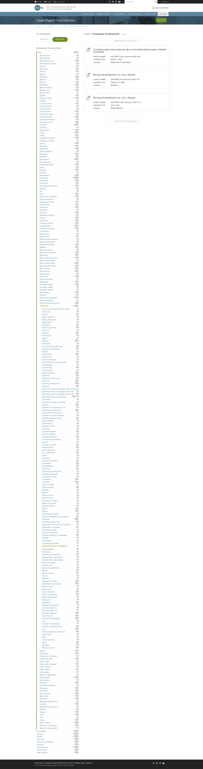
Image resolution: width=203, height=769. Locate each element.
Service (45, 570)
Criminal (40, 734)
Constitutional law (46, 114)
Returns (70, 763)
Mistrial (44, 492)
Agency (42, 66)
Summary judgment (49, 608)
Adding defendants (49, 319)
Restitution (44, 690)
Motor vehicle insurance (48, 258)
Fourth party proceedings (51, 439)
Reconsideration (48, 549)
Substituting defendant (50, 605)
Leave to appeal (48, 484)
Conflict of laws (45, 111)
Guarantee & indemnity (48, 196)
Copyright (48, 763)
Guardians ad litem (49, 445)
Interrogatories (47, 466)
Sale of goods (45, 693)
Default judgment (46, 151)
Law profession (45, 226)
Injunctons (43, 210)
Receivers (43, 682)
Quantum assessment (48, 675)
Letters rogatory (48, 487)
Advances (45, 330)
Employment (44, 159)
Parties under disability (50, 514)
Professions (44, 653)
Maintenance (44, 234)
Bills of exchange (46, 87)
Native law (43, 276)
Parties (44, 511)
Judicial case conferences (51, 471)
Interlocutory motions (50, 460)
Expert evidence (48, 420)
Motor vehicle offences (48, 266)
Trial (43, 629)
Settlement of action (49, 581)
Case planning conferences (52, 346)
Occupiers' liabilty (46, 287)
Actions (44, 314)
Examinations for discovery (52, 412)
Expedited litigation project (52, 418)
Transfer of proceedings (51, 623)
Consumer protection (47, 119)
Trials (44, 637)
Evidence (43, 172)
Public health (44, 661)
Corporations (44, 130)
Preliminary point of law (50, 522)
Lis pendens (44, 231)
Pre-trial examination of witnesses (54, 535)
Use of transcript (48, 639)
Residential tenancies (48, 685)
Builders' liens (45, 90)
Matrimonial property (47, 242)
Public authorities (46, 659)
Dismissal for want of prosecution (54, 397)
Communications (46, 106)
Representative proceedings (52, 560)
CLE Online (40, 26)
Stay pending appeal (49, 597)
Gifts (41, 194)
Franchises (44, 183)
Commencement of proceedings (54, 362)
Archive (60, 39)
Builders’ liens (45, 93)
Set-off (44, 576)
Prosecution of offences (48, 656)
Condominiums (45, 109)
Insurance (43, 212)
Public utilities (45, 669)
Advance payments (49, 327)
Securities (43, 698)
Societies (43, 704)
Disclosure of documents (51, 378)
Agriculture (44, 69)
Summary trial (47, 616)
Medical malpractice (47, 244)
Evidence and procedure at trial (53, 407)
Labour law (44, 220)
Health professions (47, 199)
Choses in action (46, 103)
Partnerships (44, 292)
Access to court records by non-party (55, 309)
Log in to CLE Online (161, 8)
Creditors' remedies (47, 138)
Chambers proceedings (50, 349)
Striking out (46, 600)
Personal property (46, 300)
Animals (43, 71)
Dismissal (45, 386)
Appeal (44, 338)
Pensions (43, 295)
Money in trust (47, 498)
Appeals (43, 74)
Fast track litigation (49, 431)
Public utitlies (44, 672)
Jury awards (46, 479)
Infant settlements (48, 452)
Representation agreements (52, 557)
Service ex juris (47, 573)
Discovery (45, 381)
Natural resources (46, 279)
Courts (42, 135)
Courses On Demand (135, 14)
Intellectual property (47, 215)
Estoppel (43, 170)
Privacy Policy (39, 763)
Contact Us (164, 2)
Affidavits (45, 333)
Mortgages (44, 255)
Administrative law (46, 61)
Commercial (41, 731)
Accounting (46, 311)
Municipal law (45, 271)
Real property (45, 677)
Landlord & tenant (46, 223)
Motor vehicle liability (47, 263)
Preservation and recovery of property (56, 524)
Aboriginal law (45, 58)
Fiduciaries (44, 180)
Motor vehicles (45, 268)
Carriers (43, 95)
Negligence (44, 281)
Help (82, 763)
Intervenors (46, 468)
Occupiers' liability (46, 284)
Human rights (45, 204)
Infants (44, 455)
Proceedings (46, 540)
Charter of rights (46, 98)
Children (43, 101)
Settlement (46, 578)
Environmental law (46, 164)
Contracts (43, 124)
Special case (46, 589)
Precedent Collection (104, 14)
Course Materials (119, 14)
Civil (58, 26)
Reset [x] (124, 34)
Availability (46, 343)
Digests (44, 39)
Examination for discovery (51, 410)
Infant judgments (48, 450)
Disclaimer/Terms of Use (59, 763)
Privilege (45, 538)
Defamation (44, 148)
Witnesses (46, 645)
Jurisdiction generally (50, 474)
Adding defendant (48, 317)
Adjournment (47, 322)
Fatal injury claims (48, 434)
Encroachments (45, 162)
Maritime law (44, 236)
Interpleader (46, 463)
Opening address (48, 506)
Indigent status (47, 447)
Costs (42, 132)
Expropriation (45, 175)
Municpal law (44, 274)
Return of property (49, 562)
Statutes (43, 709)
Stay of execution (48, 592)
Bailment (43, 79)
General (45, 442)
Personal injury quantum (49, 298)
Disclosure (46, 375)
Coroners (43, 127)
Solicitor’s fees (47, 586)
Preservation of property (51, 527)
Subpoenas (46, 602)
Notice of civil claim (49, 503)
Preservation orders (49, 530)
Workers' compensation (48, 725)
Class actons (47, 357)
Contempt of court (46, 122)
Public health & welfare (48, 664)
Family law (44, 178)
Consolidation (47, 365)
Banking (43, 82)
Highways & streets (47, 202)
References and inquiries (51, 554)
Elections (43, 156)
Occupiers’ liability (46, 289)
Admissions (46, 325)
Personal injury (42, 747)
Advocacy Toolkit (150, 14)
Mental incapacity (46, 250)
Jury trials (45, 482)
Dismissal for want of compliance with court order (60, 389)
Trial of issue (46, 634)
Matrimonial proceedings (49, 239)
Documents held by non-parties (53, 402)
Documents (46, 399)
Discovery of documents (51, 383)
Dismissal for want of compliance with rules (58, 394)
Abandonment (45, 55)
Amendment (46, 335)
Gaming (43, 188)
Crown (42, 143)
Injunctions (44, 207)
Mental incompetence (48, 252)
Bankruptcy (44, 85)
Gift (41, 191)
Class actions (47, 354)
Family (39, 736)
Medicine (43, 247)
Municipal (40, 744)
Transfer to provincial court (52, 626)
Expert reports (47, 423)
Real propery (44, 680)
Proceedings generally (50, 543)
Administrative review (47, 63)
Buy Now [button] (161, 20)
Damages (43, 146)
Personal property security (49, 303)
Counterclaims (47, 370)
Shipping (77, 763)
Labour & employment (45, 742)
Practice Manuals (88, 14)
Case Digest (163, 14)
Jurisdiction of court (49, 476)
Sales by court (47, 565)
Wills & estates (45, 722)
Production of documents (79, 26)
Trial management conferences (53, 631)
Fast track (45, 428)
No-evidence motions (50, 500)
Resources (44, 688)
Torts (41, 715)
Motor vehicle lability (47, 260)
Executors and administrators (53, 415)
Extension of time (48, 426)
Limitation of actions (47, 228)
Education (43, 154)
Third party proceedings (51, 618)
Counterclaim (47, 367)
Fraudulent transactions (48, 186)
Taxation (43, 712)
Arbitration (43, 77)
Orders (44, 508)
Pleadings (45, 519)
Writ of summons (48, 647)
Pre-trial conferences (50, 532)
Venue (44, 642)
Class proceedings (49, 359)
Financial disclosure (49, 437)
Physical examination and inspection (55, 516)
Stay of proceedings (49, 594)
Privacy (42, 651)
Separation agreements (51, 568)
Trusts (42, 720)
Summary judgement (50, 610)
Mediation (45, 490)
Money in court (47, 495)
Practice (65, 26)
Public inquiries (45, 667)
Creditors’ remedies (47, 140)
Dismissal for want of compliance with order (58, 391)
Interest (42, 218)
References (46, 552)
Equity (42, 167)
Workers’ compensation (48, 728)
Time (44, 621)
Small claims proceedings (51, 584)
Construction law (46, 117)
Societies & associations (49, 707)
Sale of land (44, 696)
